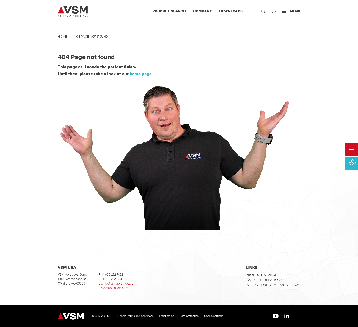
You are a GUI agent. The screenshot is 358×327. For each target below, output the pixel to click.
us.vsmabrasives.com (113, 288)
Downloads (231, 11)
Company (202, 11)
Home (62, 36)
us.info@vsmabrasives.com (117, 283)
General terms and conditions (135, 316)
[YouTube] (276, 316)
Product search (169, 11)
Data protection (189, 316)
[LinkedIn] (286, 316)
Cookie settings (213, 316)
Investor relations (264, 280)
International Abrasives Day (273, 285)
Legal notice (166, 316)
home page (141, 74)
